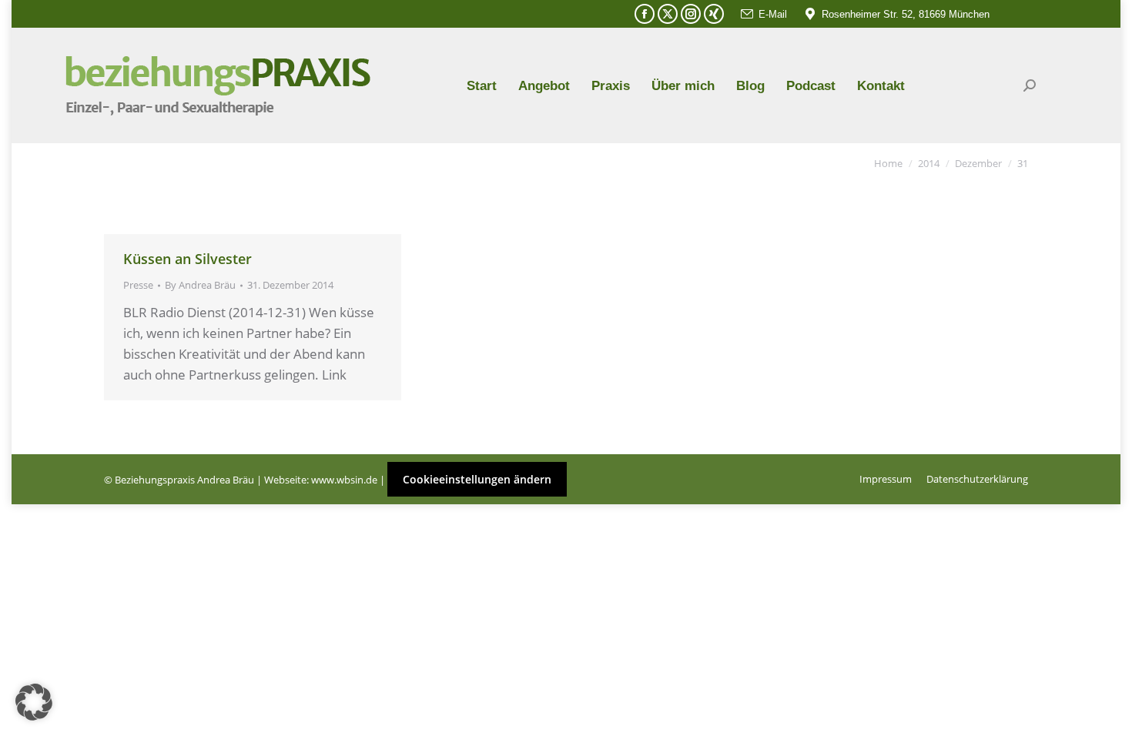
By (200, 285)
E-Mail (773, 14)
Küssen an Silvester (187, 258)
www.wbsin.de (344, 480)
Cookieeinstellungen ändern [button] (477, 479)
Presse (138, 285)
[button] (34, 702)
